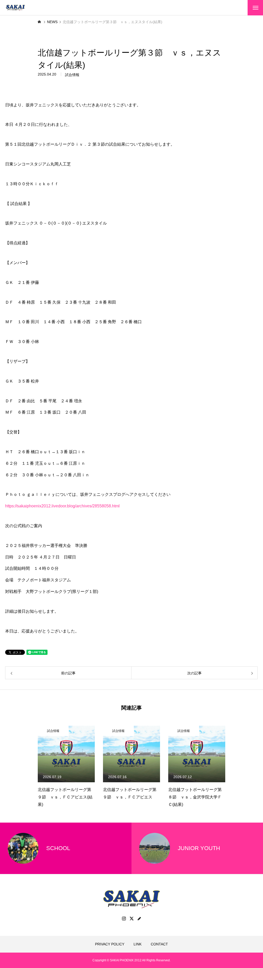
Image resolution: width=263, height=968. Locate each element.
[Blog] (139, 918)
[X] (131, 918)
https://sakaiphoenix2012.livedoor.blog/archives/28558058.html (62, 506)
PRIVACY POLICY (109, 944)
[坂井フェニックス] (15, 8)
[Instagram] (123, 918)
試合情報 (72, 75)
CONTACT (159, 944)
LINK (138, 944)
